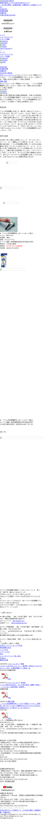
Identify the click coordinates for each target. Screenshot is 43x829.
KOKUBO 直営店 (6, 73)
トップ (2, 35)
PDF (5, 91)
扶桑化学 (3, 13)
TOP (1, 75)
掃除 (1, 81)
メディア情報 (5, 39)
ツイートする (5, 652)
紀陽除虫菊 (4, 11)
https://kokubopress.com (19, 623)
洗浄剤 (23, 683)
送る (1, 654)
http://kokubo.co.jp (18, 621)
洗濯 (5, 81)
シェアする (4, 650)
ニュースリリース (6, 37)
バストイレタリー (14, 664)
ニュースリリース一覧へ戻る (10, 656)
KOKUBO (3, 9)
